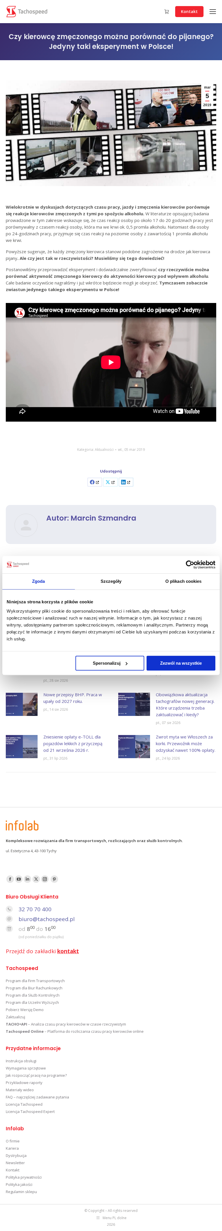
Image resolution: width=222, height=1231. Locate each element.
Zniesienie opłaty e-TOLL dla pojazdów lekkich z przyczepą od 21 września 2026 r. (72, 743)
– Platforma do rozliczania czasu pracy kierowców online (75, 1031)
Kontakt (12, 1170)
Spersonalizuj (107, 663)
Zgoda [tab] (38, 581)
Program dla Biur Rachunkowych (34, 988)
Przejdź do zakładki (42, 951)
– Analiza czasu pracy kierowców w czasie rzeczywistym (66, 1024)
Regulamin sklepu (21, 1191)
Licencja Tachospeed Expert (30, 1111)
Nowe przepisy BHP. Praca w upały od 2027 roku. (72, 698)
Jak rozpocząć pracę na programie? (36, 1075)
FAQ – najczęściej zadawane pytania (37, 1097)
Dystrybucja (16, 1155)
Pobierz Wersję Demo (25, 1009)
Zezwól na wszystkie (181, 663)
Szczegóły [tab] (111, 581)
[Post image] (22, 704)
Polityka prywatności (24, 1177)
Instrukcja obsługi (21, 1060)
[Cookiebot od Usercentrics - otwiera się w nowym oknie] (190, 564)
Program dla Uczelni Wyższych (32, 1002)
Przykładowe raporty (24, 1082)
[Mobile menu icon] (212, 11)
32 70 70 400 (34, 909)
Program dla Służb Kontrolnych (33, 995)
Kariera (12, 1148)
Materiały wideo (20, 1089)
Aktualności (104, 449)
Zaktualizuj (15, 1016)
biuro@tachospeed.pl (46, 919)
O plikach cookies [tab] (183, 581)
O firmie (13, 1141)
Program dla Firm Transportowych (35, 980)
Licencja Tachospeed (24, 1104)
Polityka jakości (19, 1184)
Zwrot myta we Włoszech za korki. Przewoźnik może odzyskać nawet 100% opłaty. (185, 743)
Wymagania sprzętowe (26, 1068)
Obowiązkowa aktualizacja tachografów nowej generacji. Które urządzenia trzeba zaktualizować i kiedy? (185, 704)
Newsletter (15, 1162)
